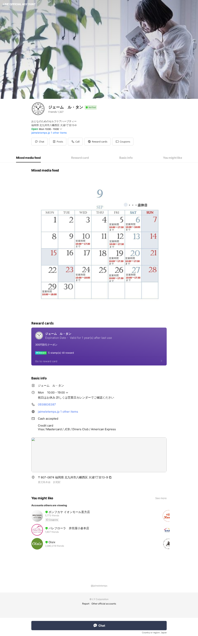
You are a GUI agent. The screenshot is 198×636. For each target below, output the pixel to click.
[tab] (28, 157)
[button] (57, 141)
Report (85, 603)
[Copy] (110, 477)
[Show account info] (91, 107)
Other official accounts (103, 603)
